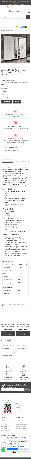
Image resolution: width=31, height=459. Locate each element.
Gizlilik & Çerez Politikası (23, 441)
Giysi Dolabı (16, 352)
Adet (2, 94)
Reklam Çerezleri (23, 443)
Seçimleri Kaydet (23, 449)
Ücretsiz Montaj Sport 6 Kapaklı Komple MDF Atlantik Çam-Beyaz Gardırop (23, 325)
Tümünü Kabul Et (12, 449)
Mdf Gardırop (21, 345)
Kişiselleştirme (22, 446)
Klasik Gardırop (6, 352)
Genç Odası (19, 409)
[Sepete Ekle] (6, 101)
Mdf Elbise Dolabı (7, 355)
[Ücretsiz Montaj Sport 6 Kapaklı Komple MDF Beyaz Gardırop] (8, 315)
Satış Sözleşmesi (20, 426)
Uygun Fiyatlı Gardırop (8, 345)
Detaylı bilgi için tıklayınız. (15, 116)
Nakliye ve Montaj (5, 420)
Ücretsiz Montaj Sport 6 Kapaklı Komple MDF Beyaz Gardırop (8, 325)
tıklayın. (3, 84)
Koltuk (18, 407)
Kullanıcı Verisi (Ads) (12, 446)
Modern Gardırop (21, 348)
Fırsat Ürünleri (20, 414)
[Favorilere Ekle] (23, 102)
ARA (28, 17)
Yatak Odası (19, 405)
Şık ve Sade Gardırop (8, 348)
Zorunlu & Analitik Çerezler (12, 444)
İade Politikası (19, 432)
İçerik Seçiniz (4, 88)
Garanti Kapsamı (5, 422)
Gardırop (18, 403)
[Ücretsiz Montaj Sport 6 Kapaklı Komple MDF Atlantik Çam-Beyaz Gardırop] (23, 315)
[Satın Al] (17, 101)
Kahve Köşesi (19, 412)
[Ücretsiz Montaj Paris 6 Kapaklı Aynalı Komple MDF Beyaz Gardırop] (15, 48)
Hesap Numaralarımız (21, 424)
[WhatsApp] (3, 450)
